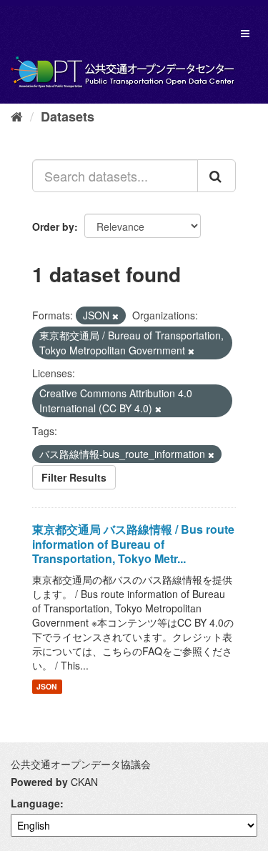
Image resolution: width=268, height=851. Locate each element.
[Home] (17, 115)
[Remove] (115, 316)
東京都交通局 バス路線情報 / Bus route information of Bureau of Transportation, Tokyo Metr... (133, 544)
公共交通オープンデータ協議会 (81, 764)
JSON (46, 686)
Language (35, 803)
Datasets (67, 116)
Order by (53, 226)
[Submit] (216, 175)
